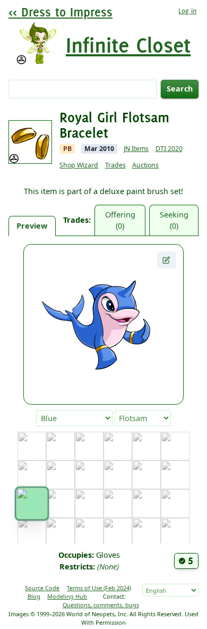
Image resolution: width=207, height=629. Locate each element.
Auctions (145, 165)
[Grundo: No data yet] (146, 503)
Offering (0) (120, 220)
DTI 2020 (169, 148)
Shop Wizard (78, 165)
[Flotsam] (31, 503)
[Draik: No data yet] (118, 474)
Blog (34, 596)
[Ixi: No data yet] (32, 532)
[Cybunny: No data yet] (89, 474)
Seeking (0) (174, 220)
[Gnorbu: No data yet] (89, 503)
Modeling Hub (67, 596)
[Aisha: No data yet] (60, 446)
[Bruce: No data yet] (146, 446)
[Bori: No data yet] (118, 446)
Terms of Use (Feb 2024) (99, 588)
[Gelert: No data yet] (60, 503)
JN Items (136, 148)
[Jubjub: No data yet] (89, 532)
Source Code (42, 588)
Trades (115, 165)
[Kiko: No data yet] (175, 532)
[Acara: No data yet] (32, 446)
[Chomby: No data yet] (60, 474)
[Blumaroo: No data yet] (89, 446)
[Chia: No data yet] (32, 474)
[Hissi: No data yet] (175, 503)
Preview (31, 226)
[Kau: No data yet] (146, 532)
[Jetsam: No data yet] (60, 532)
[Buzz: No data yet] (175, 446)
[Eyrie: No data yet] (175, 474)
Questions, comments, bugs (101, 605)
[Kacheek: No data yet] (118, 532)
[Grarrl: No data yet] (118, 503)
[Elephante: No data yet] (146, 474)
